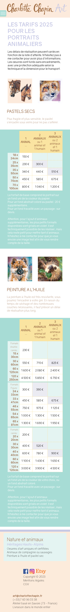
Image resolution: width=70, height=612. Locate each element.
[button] (2, 19)
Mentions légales (33, 580)
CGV (26, 584)
